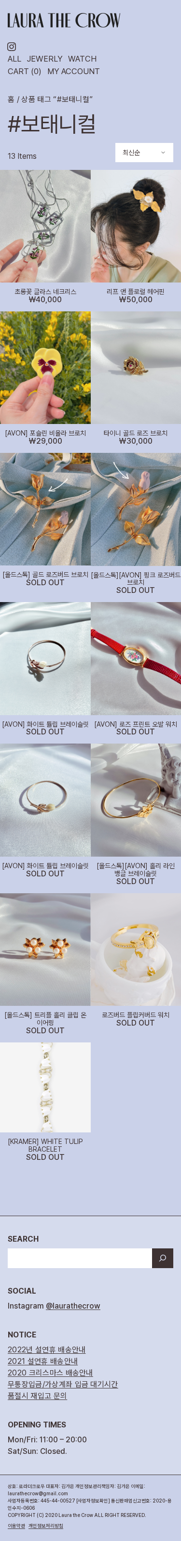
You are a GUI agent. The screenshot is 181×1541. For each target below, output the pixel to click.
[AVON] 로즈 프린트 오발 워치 (135, 724)
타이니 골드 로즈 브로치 (135, 433)
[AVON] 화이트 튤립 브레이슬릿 (45, 724)
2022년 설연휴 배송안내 (46, 1349)
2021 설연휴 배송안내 (43, 1361)
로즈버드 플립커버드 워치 (135, 1015)
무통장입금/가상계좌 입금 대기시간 (63, 1384)
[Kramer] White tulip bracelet (45, 1145)
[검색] (162, 1258)
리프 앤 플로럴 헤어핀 (136, 291)
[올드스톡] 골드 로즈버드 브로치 (45, 574)
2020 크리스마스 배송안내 (50, 1372)
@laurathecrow (73, 1305)
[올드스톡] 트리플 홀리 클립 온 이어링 (45, 1019)
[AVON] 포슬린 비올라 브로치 (45, 433)
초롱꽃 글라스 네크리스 (45, 291)
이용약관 (16, 1525)
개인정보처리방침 (45, 1525)
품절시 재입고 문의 (37, 1395)
